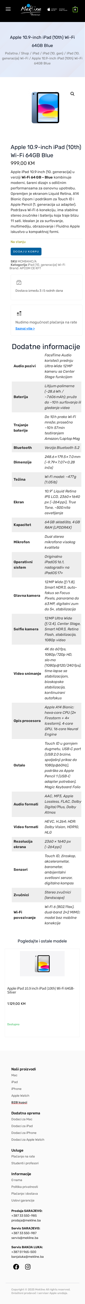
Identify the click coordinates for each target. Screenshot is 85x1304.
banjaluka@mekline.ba (27, 1257)
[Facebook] (16, 1267)
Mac (14, 1075)
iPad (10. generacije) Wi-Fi (46, 265)
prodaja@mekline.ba (26, 1220)
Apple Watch (20, 1096)
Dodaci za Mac (21, 1119)
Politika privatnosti (24, 1187)
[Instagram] (28, 1267)
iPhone (16, 1089)
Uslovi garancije (22, 1200)
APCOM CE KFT (30, 268)
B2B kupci (19, 1102)
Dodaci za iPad (22, 1126)
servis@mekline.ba (24, 1238)
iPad (35, 53)
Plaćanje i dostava (24, 1194)
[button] (72, 94)
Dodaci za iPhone (23, 1133)
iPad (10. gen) (53, 53)
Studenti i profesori (25, 1163)
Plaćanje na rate (23, 1156)
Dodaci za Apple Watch (27, 1140)
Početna (11, 53)
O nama (16, 1180)
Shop (25, 53)
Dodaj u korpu (26, 251)
